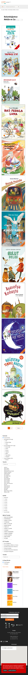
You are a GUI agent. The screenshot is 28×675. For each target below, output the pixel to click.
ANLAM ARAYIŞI (7, 525)
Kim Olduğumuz (7, 543)
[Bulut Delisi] (13, 264)
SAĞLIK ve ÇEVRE (8, 528)
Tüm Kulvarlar (7, 437)
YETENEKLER (6, 522)
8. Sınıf (5, 510)
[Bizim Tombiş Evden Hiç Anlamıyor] (10, 37)
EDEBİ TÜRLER (7, 536)
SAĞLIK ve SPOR (8, 520)
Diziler (6, 448)
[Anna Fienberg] (10, 478)
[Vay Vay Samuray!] (13, 407)
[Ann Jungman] (10, 474)
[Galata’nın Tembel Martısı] (13, 371)
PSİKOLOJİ (6, 526)
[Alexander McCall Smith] (10, 471)
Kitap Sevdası (16, 578)
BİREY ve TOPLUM (8, 523)
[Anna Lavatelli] (10, 481)
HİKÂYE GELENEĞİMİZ (8, 531)
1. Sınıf (5, 499)
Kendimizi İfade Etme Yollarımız (11, 546)
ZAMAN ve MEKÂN (8, 533)
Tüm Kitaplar (7, 562)
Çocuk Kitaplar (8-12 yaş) (9, 445)
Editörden (15, 584)
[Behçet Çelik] (10, 492)
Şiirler (6, 453)
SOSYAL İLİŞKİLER (8, 535)
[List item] (1, 641)
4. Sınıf (5, 504)
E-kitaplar (6, 564)
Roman (6, 450)
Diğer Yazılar (15, 590)
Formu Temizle (5, 566)
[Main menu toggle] (2, 6)
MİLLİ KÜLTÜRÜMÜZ (8, 517)
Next (19, 428)
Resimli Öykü (8, 442)
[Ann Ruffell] (10, 477)
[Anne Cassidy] (10, 482)
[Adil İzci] (10, 467)
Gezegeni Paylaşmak (8, 551)
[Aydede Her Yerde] (13, 336)
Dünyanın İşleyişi (7, 548)
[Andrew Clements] (10, 472)
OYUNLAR (6, 530)
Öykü (6, 444)
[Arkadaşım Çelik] (10, 90)
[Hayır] (24, 664)
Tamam (5, 670)
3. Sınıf (5, 502)
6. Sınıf (5, 507)
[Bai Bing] (10, 489)
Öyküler (7, 451)
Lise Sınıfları (6, 512)
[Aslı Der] (10, 484)
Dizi (6, 440)
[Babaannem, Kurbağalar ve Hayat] (13, 157)
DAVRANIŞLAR (7, 518)
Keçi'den (14, 602)
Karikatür (7, 456)
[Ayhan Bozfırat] (10, 486)
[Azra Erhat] (10, 488)
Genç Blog (15, 596)
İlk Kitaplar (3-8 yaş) (8, 439)
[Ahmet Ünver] (10, 469)
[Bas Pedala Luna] (13, 122)
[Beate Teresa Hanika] (10, 490)
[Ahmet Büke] (10, 468)
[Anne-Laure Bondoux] (10, 483)
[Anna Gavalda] (10, 479)
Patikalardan (16, 572)
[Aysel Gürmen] (10, 487)
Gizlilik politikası (12, 670)
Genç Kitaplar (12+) (8, 458)
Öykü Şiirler (7, 455)
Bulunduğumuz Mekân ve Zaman (11, 545)
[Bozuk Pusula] (13, 193)
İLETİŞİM (6, 538)
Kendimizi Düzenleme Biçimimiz (11, 549)
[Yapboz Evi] (10, 63)
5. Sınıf (5, 505)
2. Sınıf (5, 500)
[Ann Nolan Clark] (10, 476)
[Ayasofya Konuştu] (13, 300)
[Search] (18, 7)
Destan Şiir (7, 447)
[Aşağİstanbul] (13, 229)
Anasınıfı (6, 497)
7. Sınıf (5, 508)
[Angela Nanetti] (10, 473)
